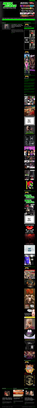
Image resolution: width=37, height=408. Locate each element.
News (5, 18)
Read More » (26, 404)
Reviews (8, 18)
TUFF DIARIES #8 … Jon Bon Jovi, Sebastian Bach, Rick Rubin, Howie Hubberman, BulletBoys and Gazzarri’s (17, 26)
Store (25, 18)
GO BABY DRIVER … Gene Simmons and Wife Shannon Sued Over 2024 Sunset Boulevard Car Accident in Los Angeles (29, 398)
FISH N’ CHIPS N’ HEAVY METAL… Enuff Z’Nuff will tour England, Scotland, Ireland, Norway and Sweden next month (29, 92)
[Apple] (33, 0)
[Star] (34, 0)
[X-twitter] (30, 0)
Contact (23, 18)
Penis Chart (15, 18)
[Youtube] (31, 0)
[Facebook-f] (29, 0)
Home (3, 18)
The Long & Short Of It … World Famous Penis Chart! (18, 398)
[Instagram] (32, 0)
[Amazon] (33, 28)
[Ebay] (32, 28)
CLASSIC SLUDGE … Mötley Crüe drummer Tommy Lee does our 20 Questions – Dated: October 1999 (7, 398)
